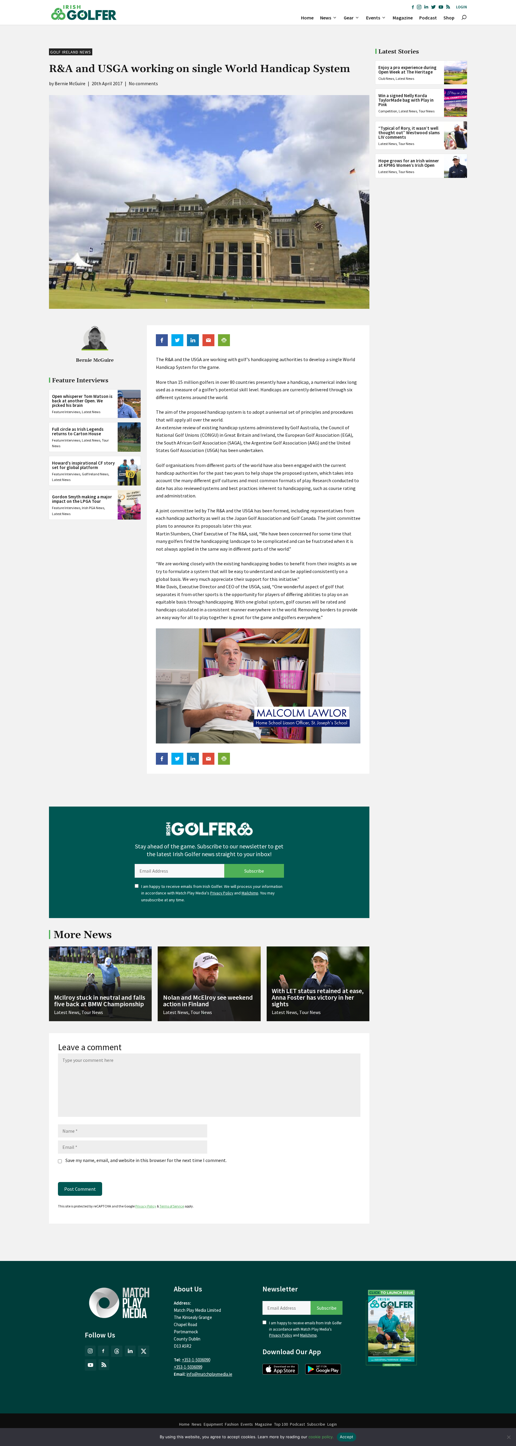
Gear (349, 18)
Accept (347, 1436)
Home (307, 18)
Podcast (428, 18)
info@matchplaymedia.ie (209, 1374)
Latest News (91, 412)
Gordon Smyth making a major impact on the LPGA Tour (82, 499)
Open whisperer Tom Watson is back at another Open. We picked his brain (82, 401)
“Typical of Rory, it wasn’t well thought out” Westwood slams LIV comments (409, 132)
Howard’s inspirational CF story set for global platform (83, 465)
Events (373, 18)
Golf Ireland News (70, 52)
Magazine (403, 18)
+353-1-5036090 (196, 1360)
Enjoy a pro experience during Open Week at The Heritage (407, 70)
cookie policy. (321, 1436)
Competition (387, 111)
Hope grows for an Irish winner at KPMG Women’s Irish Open (408, 163)
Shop (448, 18)
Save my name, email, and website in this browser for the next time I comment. (146, 1160)
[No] (509, 1437)
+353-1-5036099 (188, 1367)
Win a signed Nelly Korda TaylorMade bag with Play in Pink (406, 100)
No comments (143, 83)
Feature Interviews (66, 412)
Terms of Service (171, 1206)
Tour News (426, 111)
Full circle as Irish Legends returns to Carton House (78, 431)
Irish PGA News (93, 508)
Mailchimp (250, 893)
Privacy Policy (221, 893)
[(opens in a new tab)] (391, 1327)
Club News (386, 78)
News (325, 18)
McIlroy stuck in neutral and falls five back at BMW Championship (99, 1000)
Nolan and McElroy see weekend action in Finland (208, 1000)
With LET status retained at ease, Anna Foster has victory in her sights (318, 997)
